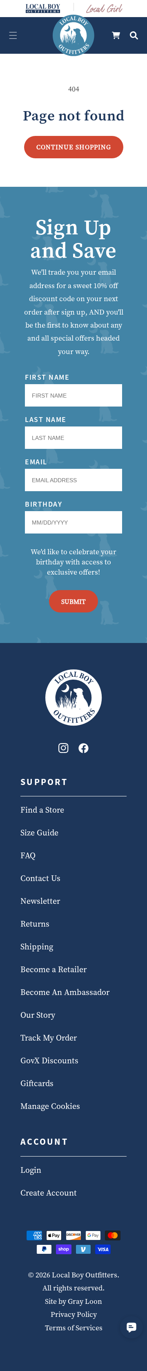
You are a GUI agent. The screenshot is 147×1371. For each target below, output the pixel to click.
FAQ (28, 855)
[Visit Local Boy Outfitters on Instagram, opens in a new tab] (63, 750)
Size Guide (39, 832)
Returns (34, 923)
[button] (13, 35)
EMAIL (36, 461)
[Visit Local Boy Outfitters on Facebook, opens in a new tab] (83, 750)
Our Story (37, 1015)
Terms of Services (73, 1328)
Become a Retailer (53, 969)
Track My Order (48, 1037)
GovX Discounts (49, 1060)
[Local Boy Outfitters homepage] (43, 8)
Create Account (48, 1192)
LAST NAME (46, 419)
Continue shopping (73, 146)
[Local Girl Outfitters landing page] (104, 8)
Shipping (36, 946)
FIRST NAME (47, 377)
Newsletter (40, 901)
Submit (73, 601)
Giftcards (36, 1083)
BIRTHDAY (43, 504)
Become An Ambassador (64, 992)
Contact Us (40, 878)
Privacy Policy (74, 1314)
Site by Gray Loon (73, 1301)
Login (30, 1170)
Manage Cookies (50, 1106)
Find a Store (42, 810)
